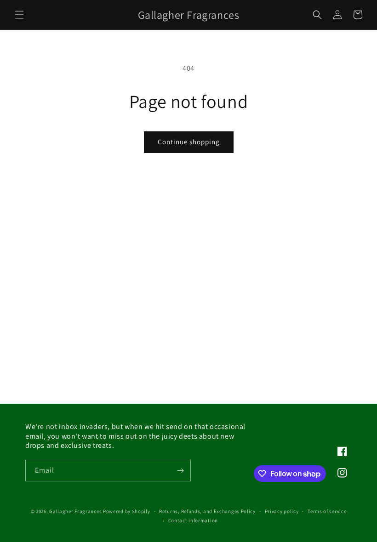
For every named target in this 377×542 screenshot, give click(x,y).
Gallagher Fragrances (75, 511)
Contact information (193, 520)
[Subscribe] (180, 470)
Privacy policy (282, 511)
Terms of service (327, 511)
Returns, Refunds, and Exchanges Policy (207, 511)
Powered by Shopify (126, 511)
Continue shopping (189, 141)
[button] (19, 15)
